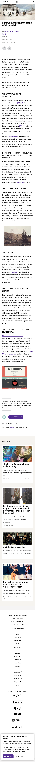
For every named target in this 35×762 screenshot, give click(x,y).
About (17, 634)
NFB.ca (17, 653)
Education (4, 37)
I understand (8, 756)
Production (17, 656)
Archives (17, 666)
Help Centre (17, 637)
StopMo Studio (22, 403)
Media (17, 644)
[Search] (33, 2)
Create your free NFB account (17, 615)
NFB (12, 403)
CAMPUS (22, 126)
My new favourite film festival (12, 336)
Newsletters (17, 647)
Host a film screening (17, 628)
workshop (15, 272)
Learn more (19, 756)
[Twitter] (9, 48)
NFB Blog (5, 2)
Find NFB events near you (17, 622)
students (29, 403)
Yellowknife (19, 408)
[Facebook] (4, 48)
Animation (5, 401)
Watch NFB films (17, 618)
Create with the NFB (17, 625)
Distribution (17, 660)
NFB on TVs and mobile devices (17, 691)
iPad (9, 403)
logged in (12, 427)
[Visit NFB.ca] (20, 2)
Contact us (17, 641)
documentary (17, 401)
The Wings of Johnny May (8, 406)
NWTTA (16, 403)
